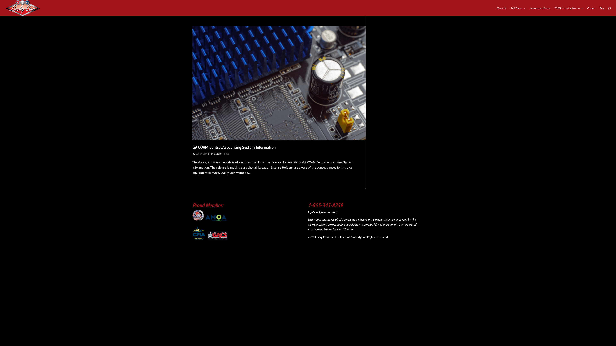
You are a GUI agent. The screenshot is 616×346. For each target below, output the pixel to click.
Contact (591, 8)
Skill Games (516, 8)
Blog (602, 8)
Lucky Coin (201, 153)
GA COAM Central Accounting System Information (234, 147)
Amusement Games (540, 8)
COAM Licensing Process (567, 8)
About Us (501, 8)
